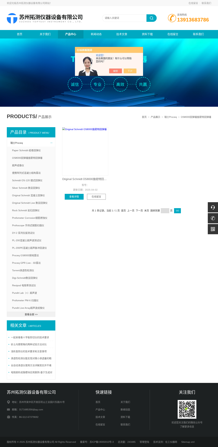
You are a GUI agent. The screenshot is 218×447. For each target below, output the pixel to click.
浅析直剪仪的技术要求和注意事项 (29, 351)
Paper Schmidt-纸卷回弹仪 (26, 150)
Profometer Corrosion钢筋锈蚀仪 (29, 218)
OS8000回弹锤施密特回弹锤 (196, 117)
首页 (19, 34)
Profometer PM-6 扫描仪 (25, 300)
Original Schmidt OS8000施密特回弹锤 (85, 179)
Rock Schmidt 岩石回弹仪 (26, 210)
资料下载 (147, 34)
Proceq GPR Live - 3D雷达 (26, 263)
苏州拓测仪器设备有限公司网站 (33, 3)
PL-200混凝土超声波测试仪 (26, 240)
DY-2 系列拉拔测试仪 (23, 233)
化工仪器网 (171, 442)
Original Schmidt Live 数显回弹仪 (30, 203)
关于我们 (45, 34)
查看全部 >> (31, 314)
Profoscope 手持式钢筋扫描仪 (28, 225)
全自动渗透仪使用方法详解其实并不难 (31, 365)
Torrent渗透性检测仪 (23, 270)
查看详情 (74, 196)
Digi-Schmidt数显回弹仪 (25, 278)
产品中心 (70, 34)
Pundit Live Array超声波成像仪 (28, 308)
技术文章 (121, 34)
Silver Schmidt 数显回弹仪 (26, 188)
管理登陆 (144, 442)
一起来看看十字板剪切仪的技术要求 (30, 337)
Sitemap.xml (187, 442)
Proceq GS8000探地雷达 (25, 255)
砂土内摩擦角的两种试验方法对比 (29, 344)
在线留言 (193, 3)
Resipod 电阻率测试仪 (24, 285)
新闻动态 (96, 34)
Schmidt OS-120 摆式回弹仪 (27, 180)
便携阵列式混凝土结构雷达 (26, 173)
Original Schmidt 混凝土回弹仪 (28, 195)
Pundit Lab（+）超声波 (24, 293)
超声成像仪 (18, 165)
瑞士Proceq (170, 117)
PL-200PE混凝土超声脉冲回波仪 (29, 248)
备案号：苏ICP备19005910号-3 (97, 442)
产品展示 (155, 117)
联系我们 (206, 3)
